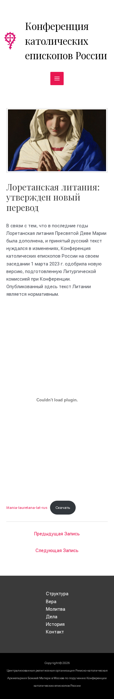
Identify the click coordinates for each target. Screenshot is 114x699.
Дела (51, 617)
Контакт (55, 632)
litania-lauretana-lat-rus (26, 507)
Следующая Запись (57, 550)
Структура (57, 594)
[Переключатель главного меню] (57, 78)
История (55, 624)
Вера (51, 601)
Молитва (55, 609)
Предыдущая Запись (57, 534)
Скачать (62, 507)
